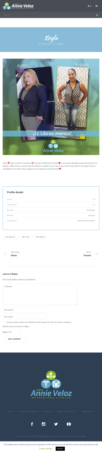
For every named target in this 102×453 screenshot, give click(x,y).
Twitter (25, 237)
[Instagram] (43, 424)
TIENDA (48, 411)
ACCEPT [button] (60, 449)
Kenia (14, 255)
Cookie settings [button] (45, 448)
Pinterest (40, 237)
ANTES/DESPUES (29, 411)
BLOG (11, 411)
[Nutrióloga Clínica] (51, 385)
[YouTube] (69, 424)
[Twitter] (56, 424)
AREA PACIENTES (67, 411)
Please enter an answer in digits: (16, 326)
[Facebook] (32, 424)
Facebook (10, 237)
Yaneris (87, 255)
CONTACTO (88, 411)
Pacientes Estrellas (86, 221)
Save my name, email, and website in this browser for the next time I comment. (39, 322)
